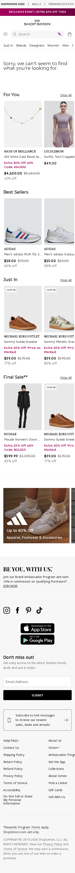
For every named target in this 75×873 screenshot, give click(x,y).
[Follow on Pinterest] (29, 613)
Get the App (57, 762)
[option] (24, 141)
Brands (21, 45)
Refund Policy (12, 769)
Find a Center (58, 783)
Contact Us (11, 748)
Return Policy (12, 762)
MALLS (36, 4)
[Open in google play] (37, 643)
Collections (56, 769)
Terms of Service (15, 783)
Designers (36, 45)
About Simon (58, 776)
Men (65, 45)
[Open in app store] (37, 632)
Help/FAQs (10, 740)
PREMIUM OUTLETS (61, 4)
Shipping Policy (13, 755)
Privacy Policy (13, 776)
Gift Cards (55, 790)
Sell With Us (57, 797)
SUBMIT (37, 695)
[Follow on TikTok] (39, 613)
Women (53, 45)
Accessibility (11, 790)
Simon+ (54, 748)
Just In (8, 45)
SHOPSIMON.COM (12, 4)
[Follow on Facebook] (18, 613)
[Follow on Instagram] (7, 613)
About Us (55, 740)
